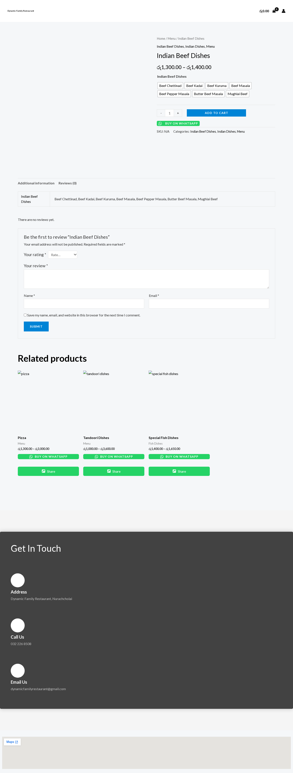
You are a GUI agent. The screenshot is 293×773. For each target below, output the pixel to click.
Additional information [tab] (36, 183)
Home (161, 38)
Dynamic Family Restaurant (21, 11)
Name (29, 295)
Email (154, 295)
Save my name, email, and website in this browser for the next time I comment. (83, 315)
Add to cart (216, 113)
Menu (172, 38)
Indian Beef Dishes (170, 46)
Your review (36, 265)
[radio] (170, 85)
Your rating (35, 254)
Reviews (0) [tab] (68, 183)
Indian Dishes (195, 46)
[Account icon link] (283, 11)
